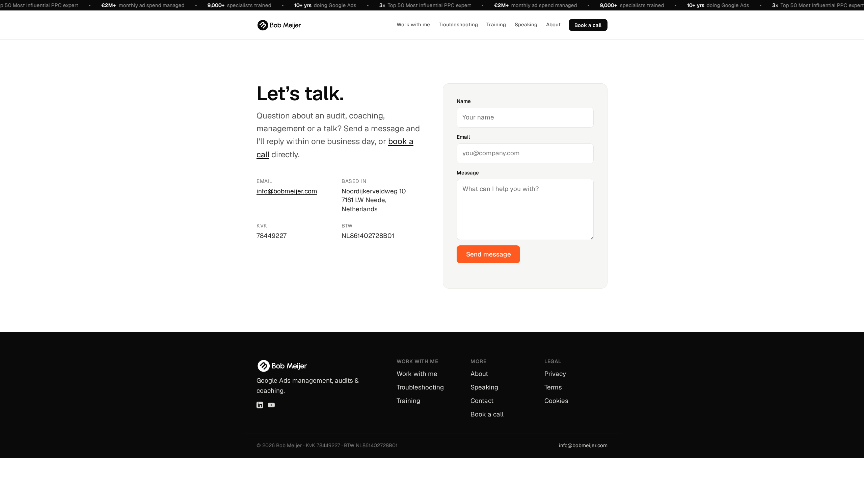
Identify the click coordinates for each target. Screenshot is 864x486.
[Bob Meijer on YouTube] (271, 405)
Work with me (413, 24)
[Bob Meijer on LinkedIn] (259, 405)
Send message (488, 254)
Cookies (556, 401)
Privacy (555, 374)
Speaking (526, 24)
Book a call (587, 25)
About (553, 24)
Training (496, 24)
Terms (553, 387)
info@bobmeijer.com (286, 191)
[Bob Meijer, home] (279, 25)
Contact (481, 401)
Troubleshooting (458, 24)
